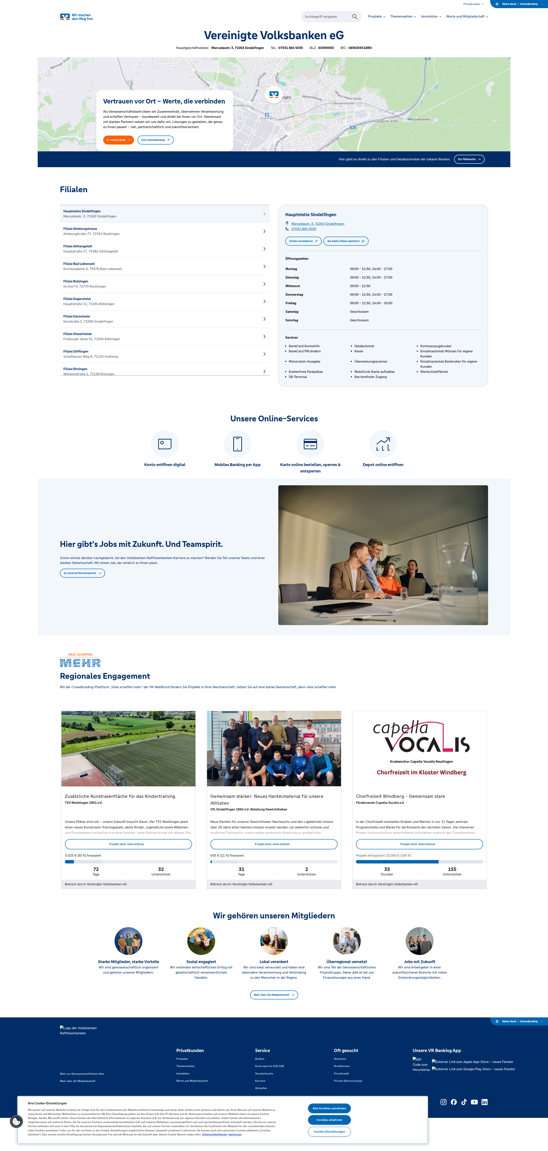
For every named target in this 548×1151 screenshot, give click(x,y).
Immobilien (182, 1073)
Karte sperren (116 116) (269, 1066)
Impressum (234, 1134)
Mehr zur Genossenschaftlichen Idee (82, 1074)
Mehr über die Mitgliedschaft (271, 995)
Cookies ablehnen (329, 1120)
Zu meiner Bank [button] (116, 140)
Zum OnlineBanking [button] (153, 140)
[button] (16, 1121)
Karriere (260, 1081)
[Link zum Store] (473, 1061)
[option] (165, 213)
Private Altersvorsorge (348, 1081)
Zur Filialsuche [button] (467, 159)
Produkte (182, 1059)
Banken (259, 1059)
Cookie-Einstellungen (329, 1131)
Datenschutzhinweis (214, 1134)
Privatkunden (471, 4)
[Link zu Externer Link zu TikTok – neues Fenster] (464, 1102)
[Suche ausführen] (354, 16)
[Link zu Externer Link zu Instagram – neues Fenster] (443, 1102)
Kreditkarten (342, 1066)
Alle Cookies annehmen (329, 1108)
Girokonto (340, 1059)
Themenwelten (185, 1066)
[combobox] (327, 16)
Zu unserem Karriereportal (80, 573)
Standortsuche (264, 1073)
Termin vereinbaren (301, 241)
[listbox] (165, 290)
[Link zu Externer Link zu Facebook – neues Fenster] (453, 1102)
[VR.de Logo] (83, 17)
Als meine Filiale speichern (343, 241)
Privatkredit (341, 1073)
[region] (222, 1120)
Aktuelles (261, 1088)
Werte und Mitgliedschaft (192, 1081)
